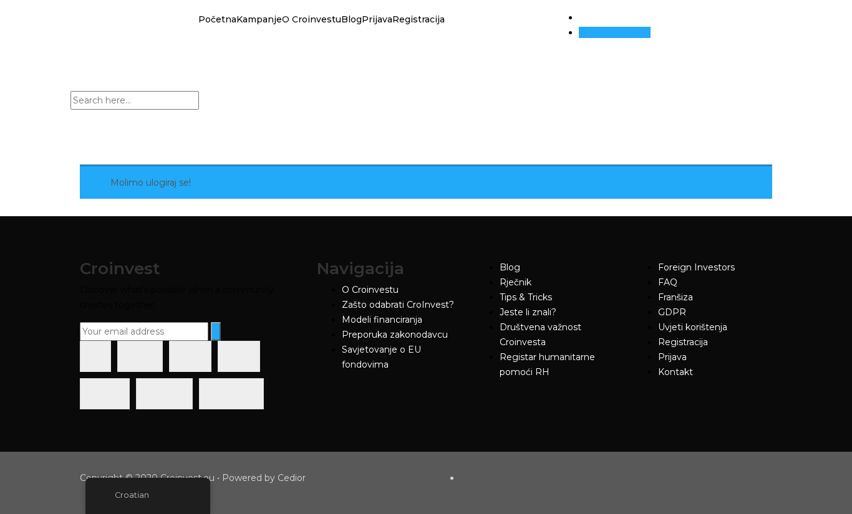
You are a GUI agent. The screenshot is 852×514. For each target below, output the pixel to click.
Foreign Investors (696, 267)
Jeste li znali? (528, 312)
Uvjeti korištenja (692, 327)
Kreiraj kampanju (615, 32)
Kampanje (259, 19)
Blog (351, 19)
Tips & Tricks (526, 297)
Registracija (418, 19)
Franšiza (675, 297)
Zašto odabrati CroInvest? (398, 304)
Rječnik (515, 282)
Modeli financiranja (382, 319)
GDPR (672, 312)
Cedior (292, 477)
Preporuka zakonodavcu (395, 334)
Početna (217, 19)
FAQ (667, 282)
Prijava (377, 19)
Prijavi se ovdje (225, 182)
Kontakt (675, 372)
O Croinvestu (311, 19)
